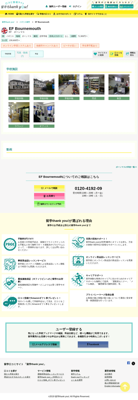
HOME (11, 14)
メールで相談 (50, 188)
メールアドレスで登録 (46, 344)
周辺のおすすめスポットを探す (17, 377)
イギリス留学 (24, 22)
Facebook (94, 344)
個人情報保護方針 (112, 383)
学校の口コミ (45, 14)
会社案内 (108, 374)
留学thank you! (8, 22)
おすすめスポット (64, 14)
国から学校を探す (26, 14)
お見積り (50, 196)
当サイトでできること (97, 14)
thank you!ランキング (80, 377)
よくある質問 (76, 380)
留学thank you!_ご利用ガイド (50, 377)
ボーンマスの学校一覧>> (126, 167)
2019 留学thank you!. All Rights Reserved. (70, 396)
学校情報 (8, 54)
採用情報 (108, 377)
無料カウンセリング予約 (50, 204)
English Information (113, 386)
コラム (80, 14)
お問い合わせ (110, 380)
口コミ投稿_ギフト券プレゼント (51, 380)
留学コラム (75, 374)
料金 (36, 54)
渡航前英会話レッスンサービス (51, 374)
